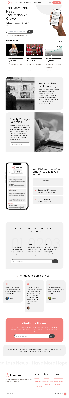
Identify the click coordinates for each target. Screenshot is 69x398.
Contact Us (47, 384)
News (20, 2)
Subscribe (56, 2)
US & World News (58, 378)
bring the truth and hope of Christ (29, 351)
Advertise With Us (38, 2)
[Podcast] (50, 2)
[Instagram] (47, 2)
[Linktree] (62, 393)
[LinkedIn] (58, 393)
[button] (64, 394)
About (15, 2)
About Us (36, 378)
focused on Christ (15, 139)
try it (30, 31)
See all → (61, 41)
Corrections (57, 384)
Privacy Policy (38, 386)
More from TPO (28, 2)
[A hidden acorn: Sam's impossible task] (17, 276)
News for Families (58, 381)
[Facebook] (55, 393)
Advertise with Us (48, 381)
